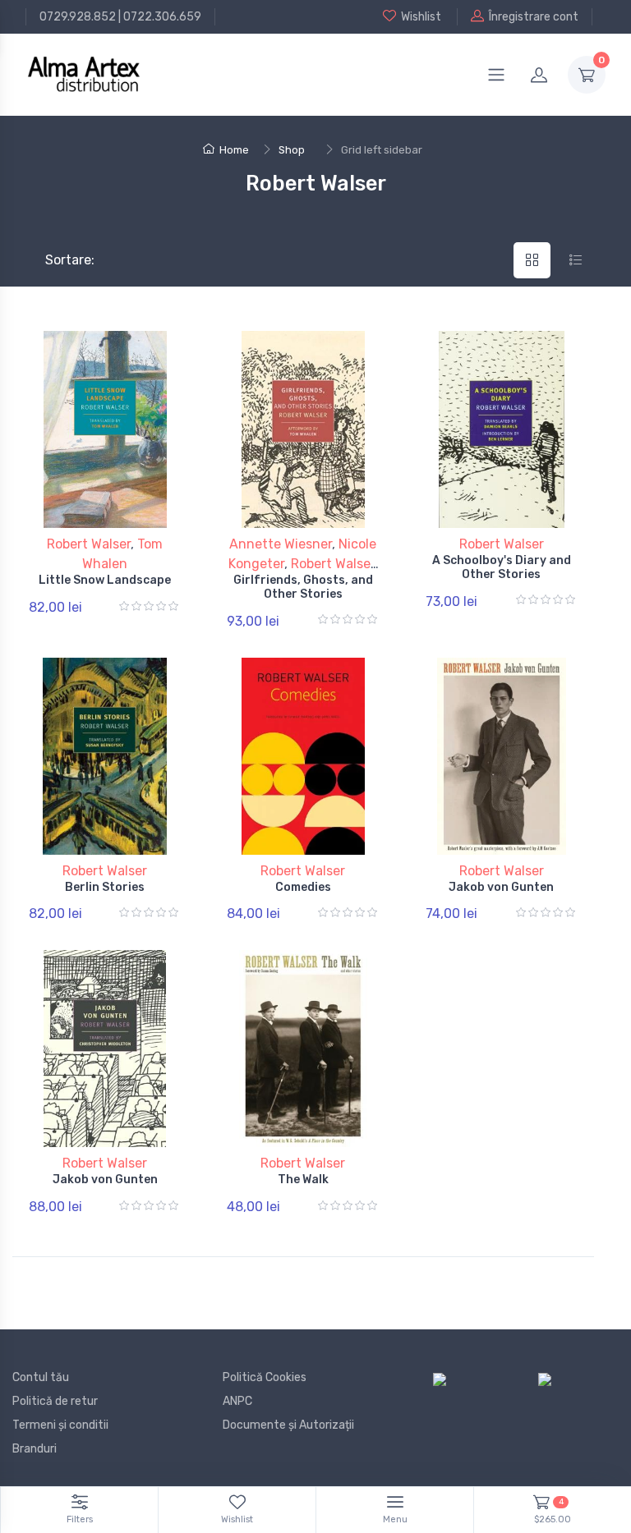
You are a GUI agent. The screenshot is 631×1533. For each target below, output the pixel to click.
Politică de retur (55, 1401)
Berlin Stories (105, 887)
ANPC (237, 1401)
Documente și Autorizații (288, 1425)
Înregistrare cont (533, 17)
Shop (292, 150)
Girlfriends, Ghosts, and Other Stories (303, 587)
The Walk (303, 1179)
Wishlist (421, 17)
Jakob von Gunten (501, 887)
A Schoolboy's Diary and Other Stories (501, 567)
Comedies (303, 887)
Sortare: (56, 260)
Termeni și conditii (60, 1425)
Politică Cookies (264, 1377)
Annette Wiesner (280, 544)
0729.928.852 (77, 17)
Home (234, 150)
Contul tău (40, 1377)
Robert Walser (89, 544)
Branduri (34, 1449)
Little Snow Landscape (105, 580)
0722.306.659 (162, 17)
